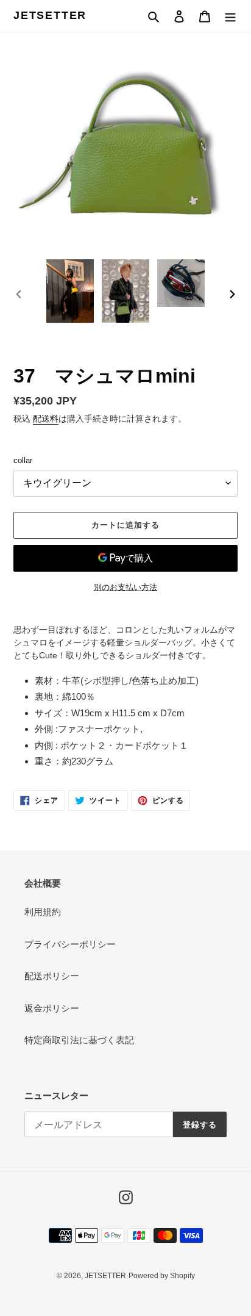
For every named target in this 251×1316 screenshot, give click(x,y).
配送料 (45, 418)
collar (22, 460)
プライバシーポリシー (70, 944)
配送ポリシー (51, 976)
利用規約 (42, 912)
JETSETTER (50, 15)
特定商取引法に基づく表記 (79, 1040)
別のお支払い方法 (125, 587)
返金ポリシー (51, 1008)
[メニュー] (230, 16)
